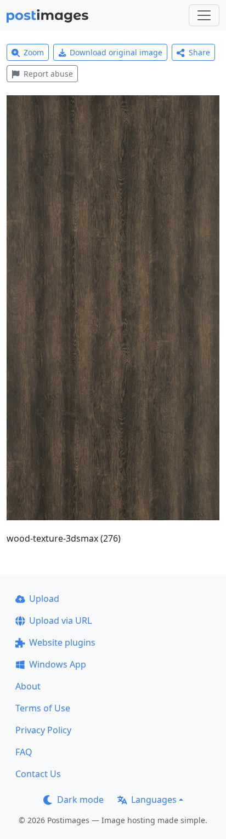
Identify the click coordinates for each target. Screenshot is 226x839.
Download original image (116, 52)
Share (199, 52)
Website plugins (62, 642)
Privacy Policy (43, 730)
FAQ (23, 752)
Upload (44, 599)
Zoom (34, 52)
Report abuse (48, 73)
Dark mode (80, 800)
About (28, 686)
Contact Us (38, 774)
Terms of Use (42, 708)
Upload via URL (60, 620)
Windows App (57, 664)
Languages (154, 800)
